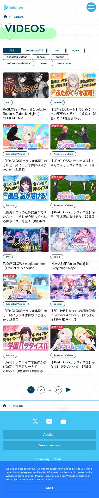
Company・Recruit (49, 459)
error (44, 63)
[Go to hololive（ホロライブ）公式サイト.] (5, 17)
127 (58, 390)
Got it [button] (49, 488)
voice (75, 50)
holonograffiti (34, 50)
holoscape (64, 63)
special (41, 56)
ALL (12, 50)
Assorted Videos (16, 56)
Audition (49, 434)
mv (57, 50)
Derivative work (49, 445)
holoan (60, 56)
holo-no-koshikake (18, 63)
